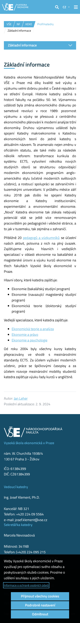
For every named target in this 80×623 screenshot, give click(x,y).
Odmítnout (40, 614)
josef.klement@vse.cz (31, 519)
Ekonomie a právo (25, 334)
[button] (57, 7)
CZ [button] (64, 7)
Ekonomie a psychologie (29, 340)
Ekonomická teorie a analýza (33, 329)
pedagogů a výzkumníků (41, 237)
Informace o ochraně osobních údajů (26, 585)
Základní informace (22, 45)
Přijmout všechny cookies (40, 596)
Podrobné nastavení (40, 605)
